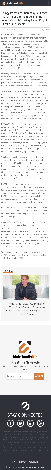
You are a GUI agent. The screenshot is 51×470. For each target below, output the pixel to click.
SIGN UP (40, 376)
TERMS (14, 462)
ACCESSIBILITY (34, 462)
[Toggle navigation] (45, 3)
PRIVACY (22, 462)
